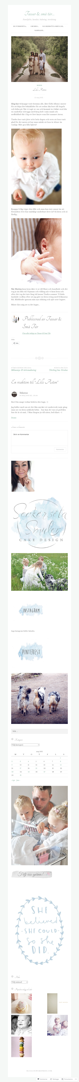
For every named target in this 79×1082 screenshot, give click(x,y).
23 (12, 772)
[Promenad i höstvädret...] (57, 1025)
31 (20, 775)
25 (29, 772)
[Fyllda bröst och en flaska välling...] (21, 1025)
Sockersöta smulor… (53, 26)
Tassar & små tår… (39, 13)
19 (36, 768)
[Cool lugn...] (57, 1003)
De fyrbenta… (20, 26)
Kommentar (60, 449)
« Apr (13, 780)
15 (61, 765)
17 (20, 768)
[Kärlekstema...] (21, 1003)
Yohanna (23, 393)
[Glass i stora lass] (21, 1047)
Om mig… (35, 26)
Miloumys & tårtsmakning (23, 369)
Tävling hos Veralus (58, 369)
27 (44, 772)
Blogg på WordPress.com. (39, 1071)
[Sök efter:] (39, 731)
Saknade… (39, 30)
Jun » (18, 780)
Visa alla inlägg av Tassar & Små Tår (36, 333)
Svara (13, 418)
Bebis (39, 85)
